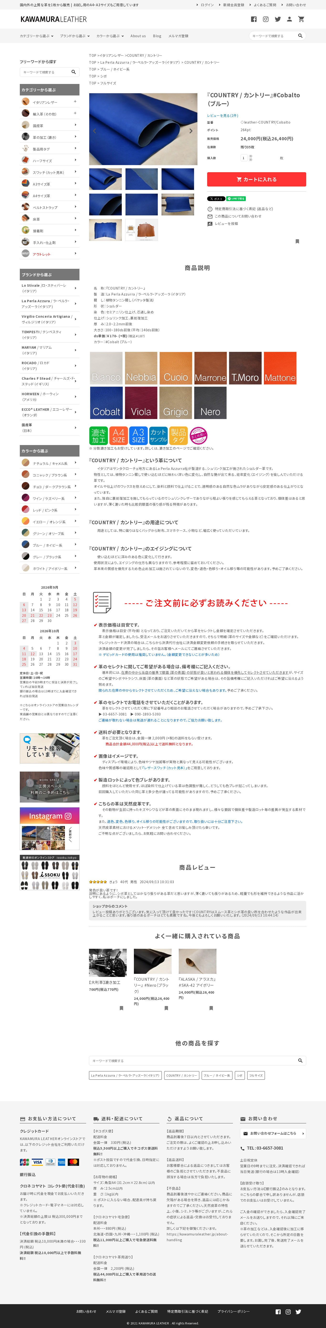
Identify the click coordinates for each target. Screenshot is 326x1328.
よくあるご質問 (265, 4)
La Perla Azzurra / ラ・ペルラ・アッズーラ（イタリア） (140, 62)
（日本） (27, 427)
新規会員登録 (233, 4)
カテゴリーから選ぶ (34, 35)
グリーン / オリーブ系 (48, 533)
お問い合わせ (296, 4)
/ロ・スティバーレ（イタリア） (44, 288)
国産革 (38, 125)
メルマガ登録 (178, 35)
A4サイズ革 (41, 195)
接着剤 (38, 230)
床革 (36, 219)
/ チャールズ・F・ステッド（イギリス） (48, 381)
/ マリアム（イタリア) (37, 350)
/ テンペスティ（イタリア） (42, 334)
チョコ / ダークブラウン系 (52, 486)
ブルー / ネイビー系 (115, 69)
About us (138, 35)
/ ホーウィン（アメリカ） (40, 396)
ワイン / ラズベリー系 (49, 498)
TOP (92, 55)
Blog (157, 35)
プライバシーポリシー (234, 1311)
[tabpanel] (143, 129)
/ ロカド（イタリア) (35, 365)
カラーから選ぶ (108, 35)
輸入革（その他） (45, 114)
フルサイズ (108, 83)
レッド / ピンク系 (45, 510)
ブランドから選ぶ (72, 35)
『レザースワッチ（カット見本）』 (164, 767)
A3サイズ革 (41, 184)
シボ (103, 76)
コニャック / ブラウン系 (50, 475)
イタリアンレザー (112, 55)
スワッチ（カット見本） (49, 172)
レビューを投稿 (222, 223)
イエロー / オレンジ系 (49, 521)
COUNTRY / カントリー (145, 55)
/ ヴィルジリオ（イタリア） (47, 319)
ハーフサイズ (42, 160)
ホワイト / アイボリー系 (50, 568)
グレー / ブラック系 (47, 557)
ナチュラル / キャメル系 (50, 463)
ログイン (207, 4)
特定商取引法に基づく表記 (187, 1311)
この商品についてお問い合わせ (234, 216)
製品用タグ (41, 149)
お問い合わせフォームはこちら (269, 1133)
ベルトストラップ (45, 207)
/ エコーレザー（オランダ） (47, 412)
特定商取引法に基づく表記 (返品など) (240, 208)
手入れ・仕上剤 (44, 242)
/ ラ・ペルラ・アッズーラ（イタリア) (46, 303)
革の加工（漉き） (45, 137)
